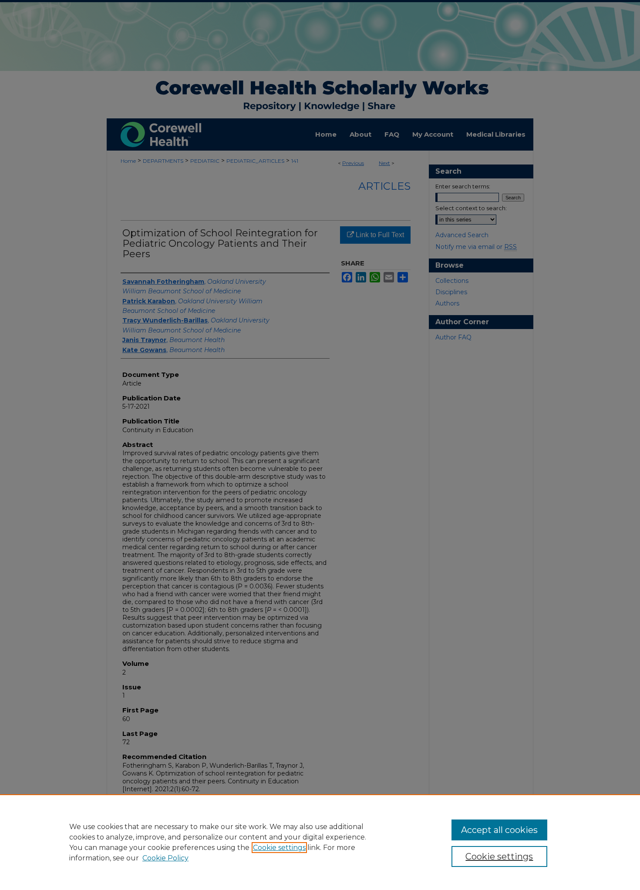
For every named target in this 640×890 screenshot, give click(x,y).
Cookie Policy (165, 858)
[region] (320, 842)
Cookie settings (279, 847)
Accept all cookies (499, 830)
